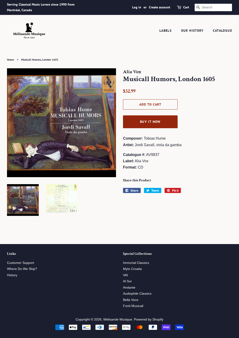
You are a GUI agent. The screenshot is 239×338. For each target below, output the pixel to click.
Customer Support (20, 263)
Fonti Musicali (133, 306)
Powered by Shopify (148, 319)
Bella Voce (130, 300)
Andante (129, 287)
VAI (125, 275)
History (12, 275)
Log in (136, 7)
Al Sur (127, 281)
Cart (186, 7)
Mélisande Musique (117, 319)
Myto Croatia (132, 269)
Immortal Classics (136, 263)
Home (10, 59)
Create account (159, 7)
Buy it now (150, 122)
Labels (165, 30)
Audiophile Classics (137, 293)
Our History (192, 30)
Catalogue (222, 30)
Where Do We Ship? (22, 269)
